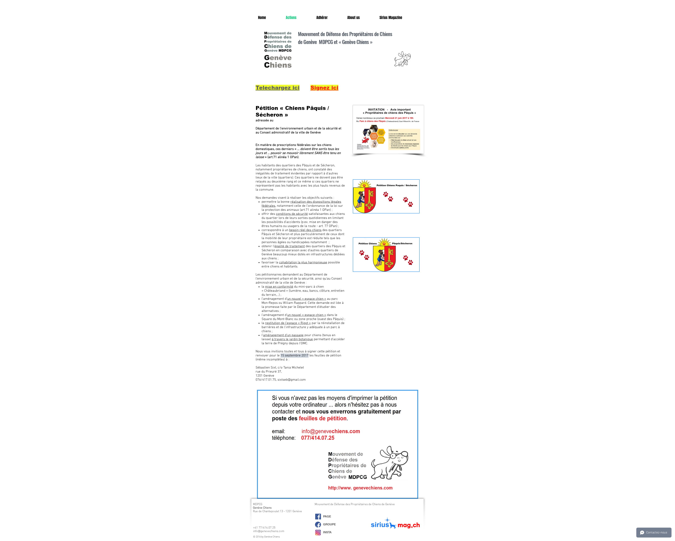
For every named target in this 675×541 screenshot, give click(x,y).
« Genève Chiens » (355, 41)
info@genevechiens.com (268, 531)
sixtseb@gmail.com (292, 380)
